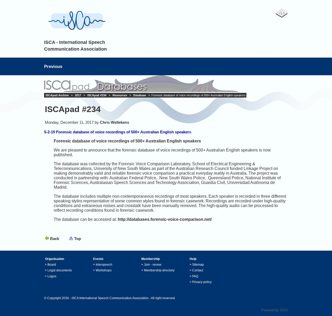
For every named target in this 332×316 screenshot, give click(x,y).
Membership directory (159, 270)
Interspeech (104, 264)
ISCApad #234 (96, 95)
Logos (51, 276)
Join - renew (152, 264)
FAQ (195, 276)
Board (51, 264)
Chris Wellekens (114, 122)
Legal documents (59, 270)
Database (139, 95)
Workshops (104, 270)
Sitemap (198, 264)
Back (54, 238)
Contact (197, 270)
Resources (120, 95)
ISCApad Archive (57, 95)
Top (77, 238)
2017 (78, 95)
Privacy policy (202, 282)
